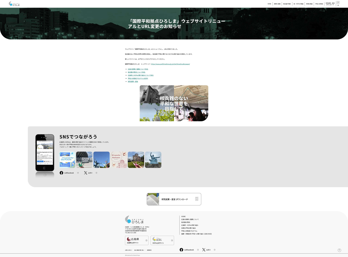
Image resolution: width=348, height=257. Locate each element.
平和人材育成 (319, 4)
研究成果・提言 (133, 81)
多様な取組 (309, 4)
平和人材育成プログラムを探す (138, 78)
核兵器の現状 (287, 4)
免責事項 (149, 250)
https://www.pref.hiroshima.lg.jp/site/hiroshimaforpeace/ (170, 64)
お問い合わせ (128, 250)
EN (338, 5)
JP (338, 2)
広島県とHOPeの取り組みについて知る (141, 75)
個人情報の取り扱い (139, 250)
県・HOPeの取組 (298, 4)
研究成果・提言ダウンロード (330, 3)
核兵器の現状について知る (136, 72)
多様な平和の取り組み (188, 228)
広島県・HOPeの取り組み (189, 225)
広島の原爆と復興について (190, 219)
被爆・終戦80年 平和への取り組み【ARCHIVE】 (196, 234)
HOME (269, 4)
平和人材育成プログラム (189, 231)
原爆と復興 (277, 4)
